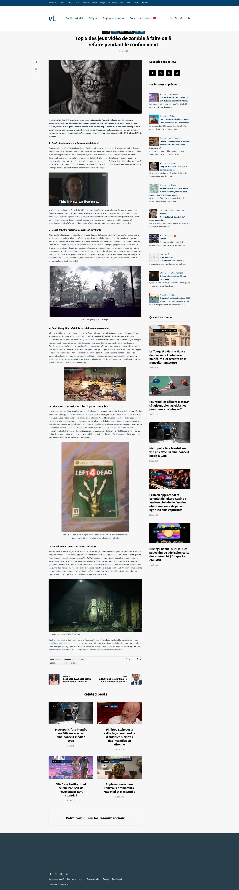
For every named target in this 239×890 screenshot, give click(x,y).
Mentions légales (93, 879)
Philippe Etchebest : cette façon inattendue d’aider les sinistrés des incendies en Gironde (119, 737)
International (52, 3)
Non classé (164, 254)
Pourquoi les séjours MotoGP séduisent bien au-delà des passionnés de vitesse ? (169, 405)
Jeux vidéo (54, 663)
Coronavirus (69, 659)
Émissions (145, 3)
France (62, 3)
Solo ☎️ (172, 235)
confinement (55, 659)
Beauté (136, 3)
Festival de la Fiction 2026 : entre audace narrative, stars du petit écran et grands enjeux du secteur (168, 191)
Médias (172, 116)
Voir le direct (147, 18)
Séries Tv (172, 185)
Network (163, 214)
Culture (70, 3)
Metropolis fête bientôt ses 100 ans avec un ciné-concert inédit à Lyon (71, 735)
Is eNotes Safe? (166, 257)
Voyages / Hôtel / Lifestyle (108, 3)
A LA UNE (106, 32)
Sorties (94, 3)
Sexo (121, 3)
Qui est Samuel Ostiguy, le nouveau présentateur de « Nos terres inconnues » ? (169, 144)
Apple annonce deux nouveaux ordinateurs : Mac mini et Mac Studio (119, 788)
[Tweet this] (36, 68)
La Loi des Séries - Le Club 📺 (165, 528)
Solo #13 (163, 239)
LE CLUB (182, 528)
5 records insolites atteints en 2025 (175, 298)
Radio (132, 18)
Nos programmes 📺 (75, 879)
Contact (106, 879)
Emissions (180, 210)
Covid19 (82, 659)
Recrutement (117, 879)
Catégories (93, 18)
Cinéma (65, 706)
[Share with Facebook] (36, 62)
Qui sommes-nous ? (56, 879)
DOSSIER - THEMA (126, 32)
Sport (77, 3)
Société (172, 295)
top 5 (65, 663)
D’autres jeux (54, 640)
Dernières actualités (75, 18)
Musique (114, 706)
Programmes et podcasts (114, 18)
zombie (73, 663)
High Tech (86, 3)
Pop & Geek (139, 32)
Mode (128, 3)
